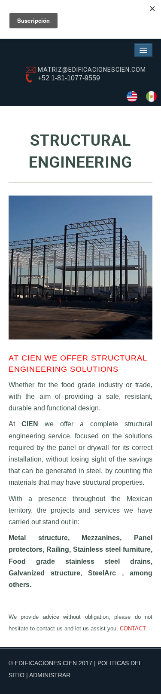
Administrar (49, 675)
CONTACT (133, 628)
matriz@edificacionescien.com (92, 69)
